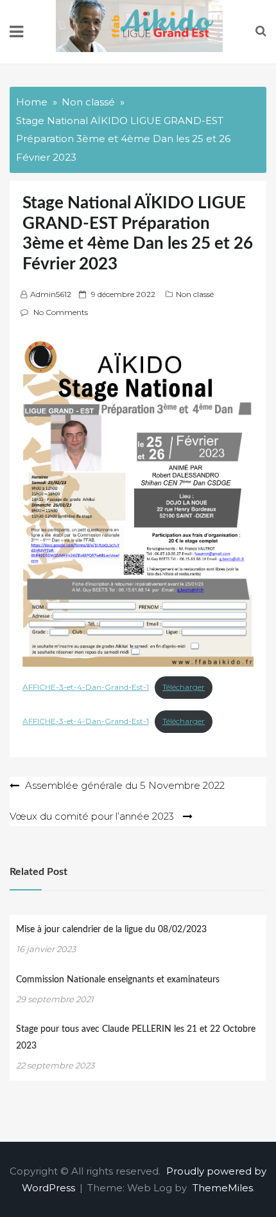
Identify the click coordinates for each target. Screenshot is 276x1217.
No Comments (60, 312)
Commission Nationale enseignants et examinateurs (118, 979)
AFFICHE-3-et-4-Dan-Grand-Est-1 (85, 687)
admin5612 (50, 294)
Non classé (195, 294)
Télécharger (183, 687)
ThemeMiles (223, 1188)
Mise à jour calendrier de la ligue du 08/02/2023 (111, 929)
